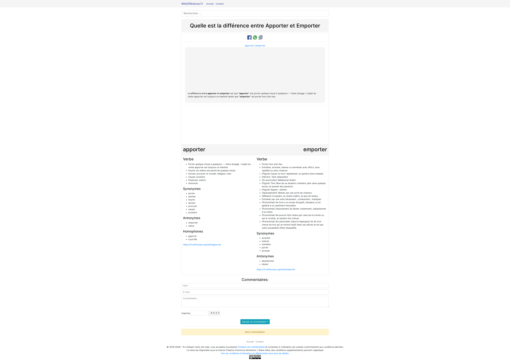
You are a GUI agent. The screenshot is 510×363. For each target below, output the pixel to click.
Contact (220, 3)
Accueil (210, 3)
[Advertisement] (255, 69)
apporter (249, 45)
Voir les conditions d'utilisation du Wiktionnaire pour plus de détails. (255, 353)
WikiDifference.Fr (192, 3)
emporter (260, 45)
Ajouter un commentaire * (255, 321)
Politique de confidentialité (251, 347)
